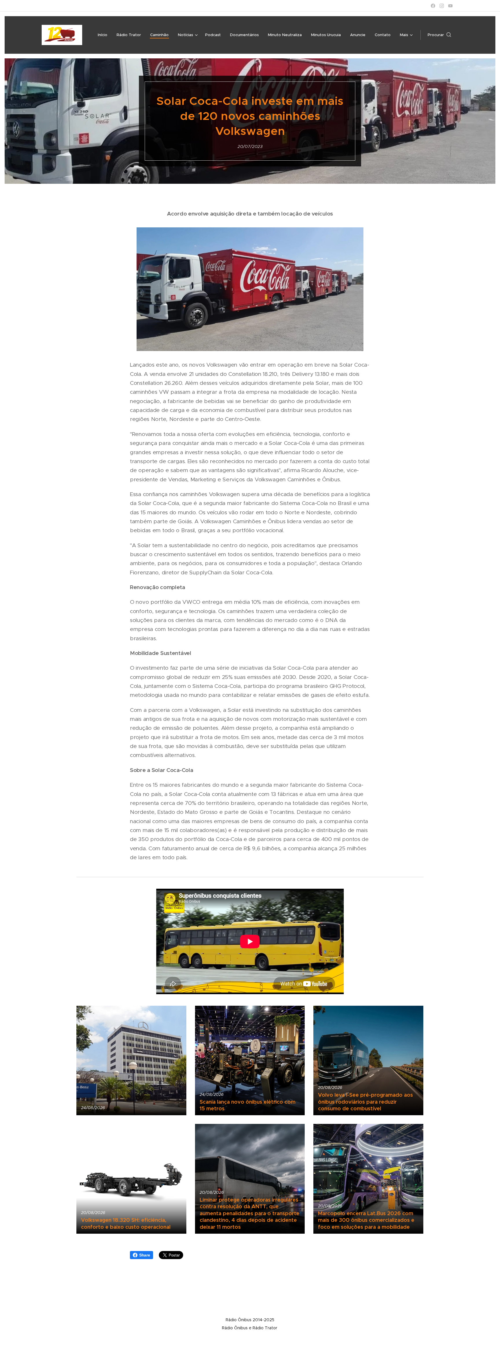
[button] (439, 35)
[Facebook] (433, 6)
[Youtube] (450, 6)
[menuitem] (104, 35)
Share (144, 1255)
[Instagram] (441, 6)
